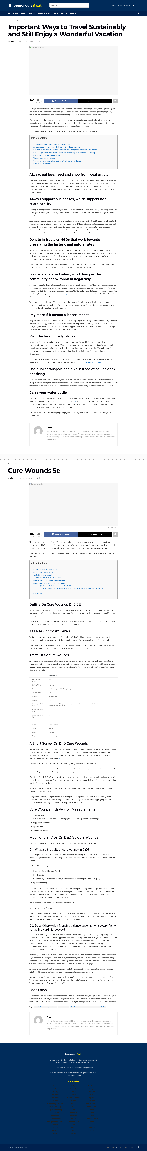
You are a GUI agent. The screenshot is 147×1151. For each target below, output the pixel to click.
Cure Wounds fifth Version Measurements (49, 581)
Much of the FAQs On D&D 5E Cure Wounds (49, 583)
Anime (55, 1086)
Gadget (73, 1086)
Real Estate (92, 1086)
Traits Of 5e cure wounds (42, 575)
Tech (56, 13)
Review (16, 463)
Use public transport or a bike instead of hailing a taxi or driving (57, 161)
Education (55, 1116)
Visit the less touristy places (44, 158)
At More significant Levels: (43, 572)
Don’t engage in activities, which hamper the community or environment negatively (64, 153)
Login (136, 5)
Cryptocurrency (55, 1107)
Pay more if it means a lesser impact (47, 155)
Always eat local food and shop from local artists (52, 144)
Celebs (55, 1101)
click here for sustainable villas (89, 362)
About (113, 1147)
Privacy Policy (122, 1147)
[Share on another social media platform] (115, 101)
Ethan (12, 41)
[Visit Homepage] (26, 5)
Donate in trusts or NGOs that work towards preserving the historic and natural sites (65, 150)
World (92, 1131)
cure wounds (63, 1007)
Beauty (55, 1092)
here (60, 758)
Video (92, 1122)
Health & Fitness (73, 1098)
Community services (55, 1104)
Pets (73, 1131)
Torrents (92, 1113)
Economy (55, 1113)
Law (73, 1110)
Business (31, 13)
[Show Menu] (9, 13)
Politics (73, 1133)
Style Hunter (92, 1107)
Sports (92, 1098)
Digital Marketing (55, 1110)
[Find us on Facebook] (138, 13)
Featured (55, 1128)
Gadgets (73, 1089)
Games (73, 1092)
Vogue (91, 1125)
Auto (55, 1089)
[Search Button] (87, 5)
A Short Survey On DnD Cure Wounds (47, 578)
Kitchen (73, 1107)
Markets (73, 1116)
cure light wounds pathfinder (45, 1007)
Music (73, 1119)
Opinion (72, 13)
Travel (23, 20)
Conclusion (37, 594)
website (92, 1128)
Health (64, 13)
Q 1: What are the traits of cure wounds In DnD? (55, 586)
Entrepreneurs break (55, 1122)
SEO (91, 1095)
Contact (131, 1147)
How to (73, 1104)
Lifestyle (16, 20)
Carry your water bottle (42, 164)
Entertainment (44, 13)
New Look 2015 (73, 1122)
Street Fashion (92, 1104)
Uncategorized (92, 1119)
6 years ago (21, 41)
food (55, 1133)
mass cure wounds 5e (97, 1007)
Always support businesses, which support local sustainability (57, 147)
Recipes (92, 1089)
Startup (92, 1101)
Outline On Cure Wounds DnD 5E (45, 569)
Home (15, 13)
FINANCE (55, 1131)
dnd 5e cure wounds (78, 1007)
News (23, 13)
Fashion (55, 1125)
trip (74, 401)
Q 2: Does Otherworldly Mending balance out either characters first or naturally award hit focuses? (72, 588)
